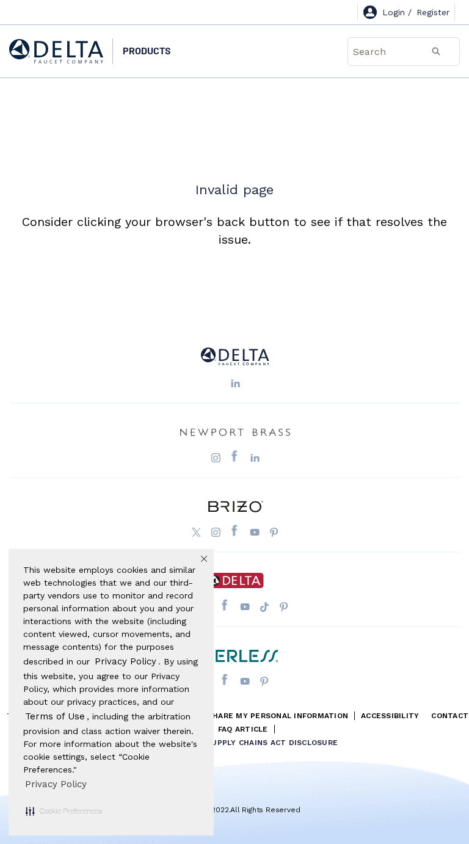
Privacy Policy (56, 784)
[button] (63, 811)
